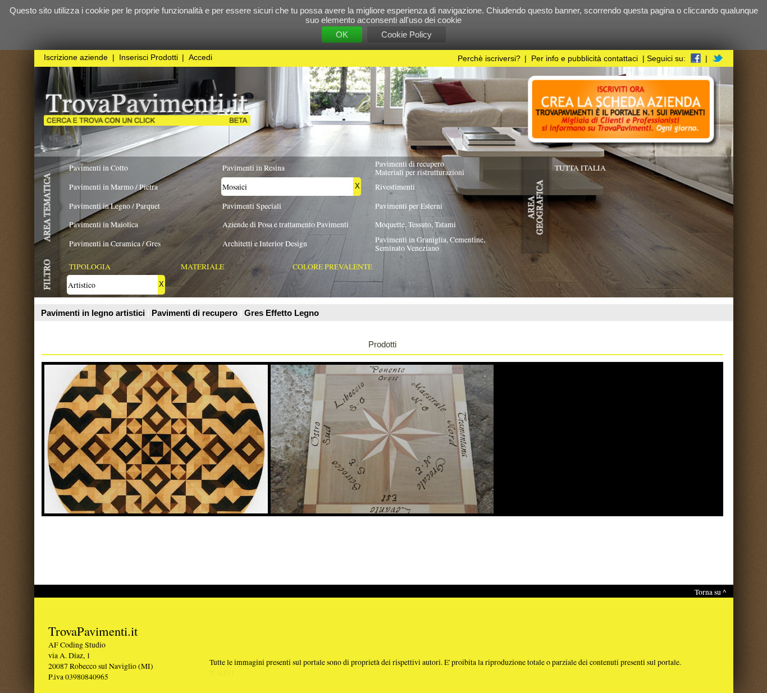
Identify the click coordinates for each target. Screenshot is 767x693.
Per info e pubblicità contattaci (584, 58)
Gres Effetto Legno (281, 313)
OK (342, 34)
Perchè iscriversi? (489, 58)
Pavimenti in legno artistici (94, 313)
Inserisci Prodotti (148, 57)
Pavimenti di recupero (196, 313)
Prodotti (382, 344)
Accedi (200, 57)
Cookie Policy (406, 34)
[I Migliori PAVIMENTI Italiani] (147, 122)
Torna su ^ (710, 591)
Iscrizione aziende (76, 57)
